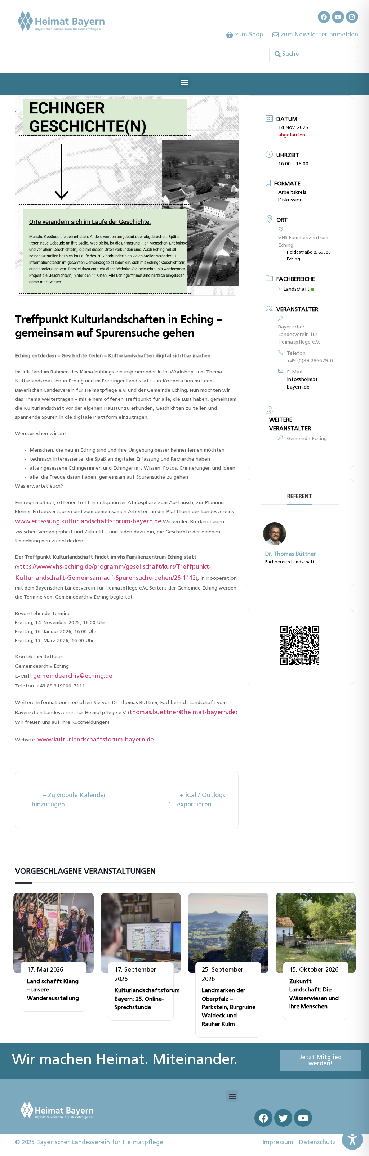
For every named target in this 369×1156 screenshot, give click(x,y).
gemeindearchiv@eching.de (72, 676)
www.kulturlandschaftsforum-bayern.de (95, 740)
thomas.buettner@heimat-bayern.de (182, 712)
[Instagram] (352, 17)
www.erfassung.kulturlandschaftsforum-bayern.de (88, 522)
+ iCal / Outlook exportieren (201, 800)
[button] (185, 82)
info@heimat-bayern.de (303, 383)
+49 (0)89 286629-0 (310, 361)
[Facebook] (324, 17)
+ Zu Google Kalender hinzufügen (69, 800)
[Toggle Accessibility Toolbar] (352, 1139)
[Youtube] (338, 17)
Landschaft (296, 289)
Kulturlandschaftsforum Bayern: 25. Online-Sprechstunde (147, 999)
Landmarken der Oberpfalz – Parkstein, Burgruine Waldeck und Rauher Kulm (228, 1007)
